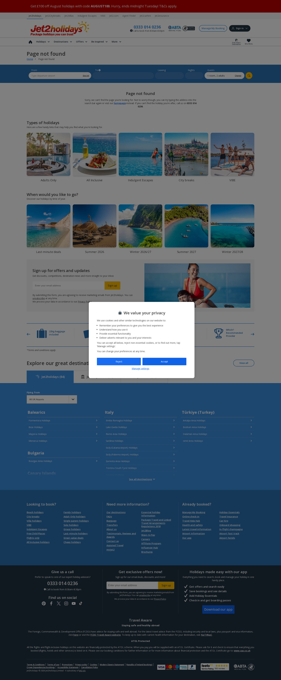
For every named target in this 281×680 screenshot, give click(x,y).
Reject (119, 361)
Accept (164, 361)
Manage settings (140, 368)
